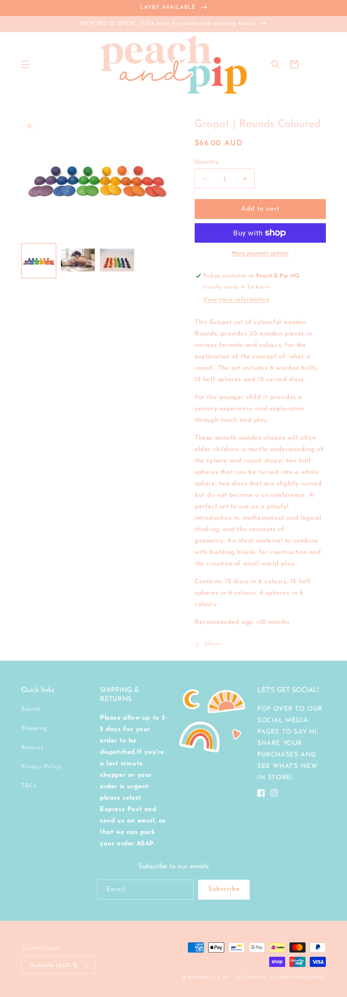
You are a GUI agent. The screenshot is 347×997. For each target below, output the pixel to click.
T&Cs (28, 786)
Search (31, 709)
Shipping (34, 728)
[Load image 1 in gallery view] (38, 260)
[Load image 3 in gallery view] (117, 260)
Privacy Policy (41, 767)
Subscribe (224, 889)
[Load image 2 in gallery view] (78, 260)
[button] (25, 64)
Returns (32, 748)
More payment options (260, 253)
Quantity (206, 162)
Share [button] (212, 644)
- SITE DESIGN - (250, 977)
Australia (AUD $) (54, 965)
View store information (236, 299)
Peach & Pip (214, 977)
